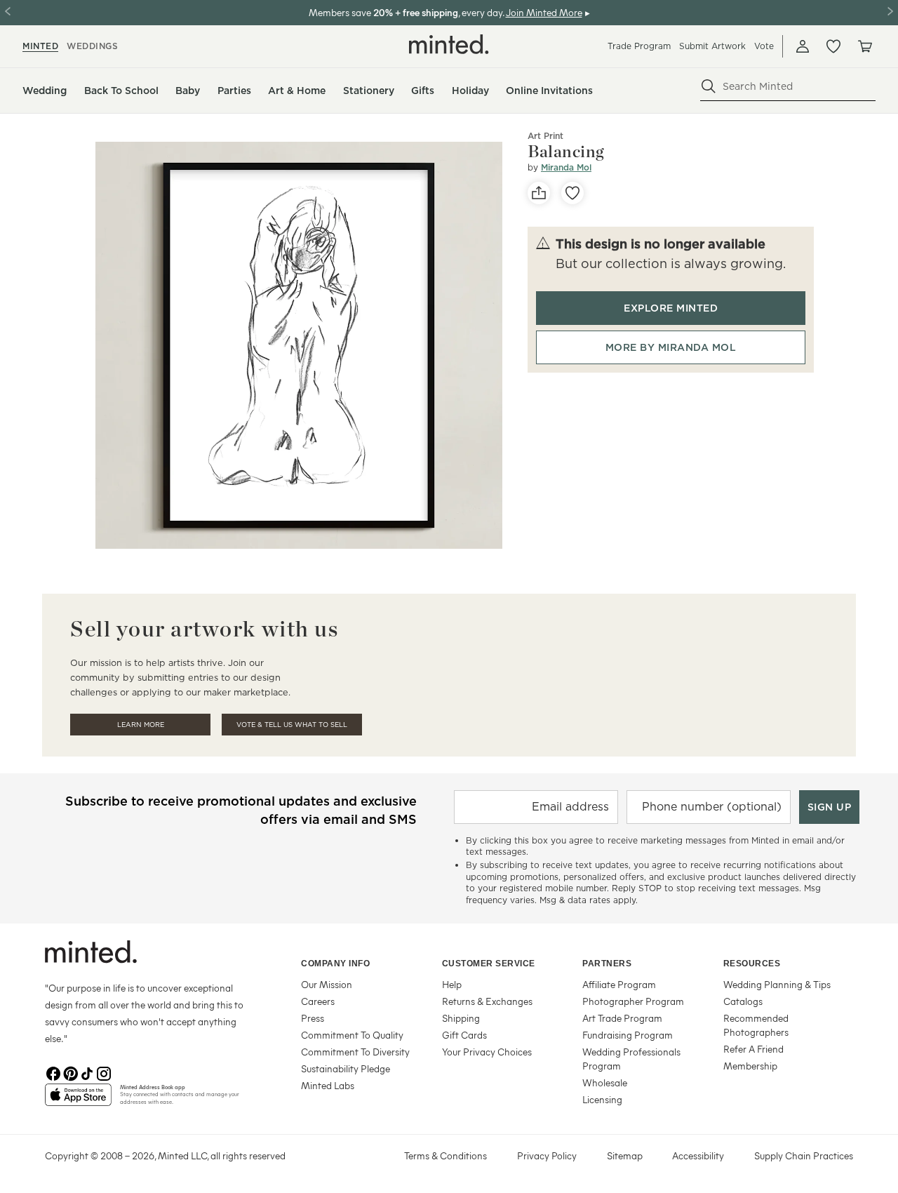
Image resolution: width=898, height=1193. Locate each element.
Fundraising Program (627, 1034)
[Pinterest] (70, 1072)
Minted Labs (327, 1085)
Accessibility (698, 1155)
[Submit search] (708, 86)
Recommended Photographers (756, 1025)
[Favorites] (833, 46)
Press (312, 1018)
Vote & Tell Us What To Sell (291, 724)
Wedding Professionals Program (631, 1058)
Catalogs (743, 1001)
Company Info (335, 963)
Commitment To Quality (352, 1034)
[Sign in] (802, 46)
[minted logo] (449, 44)
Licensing (602, 1099)
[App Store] (78, 1100)
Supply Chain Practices (803, 1155)
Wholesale (604, 1082)
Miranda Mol (566, 167)
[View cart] (864, 46)
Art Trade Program (622, 1018)
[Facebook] (53, 1072)
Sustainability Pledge (345, 1068)
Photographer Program (633, 1001)
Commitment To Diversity (355, 1051)
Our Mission (326, 984)
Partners (606, 963)
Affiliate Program (619, 984)
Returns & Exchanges (487, 1001)
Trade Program (639, 46)
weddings (92, 46)
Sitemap (625, 1155)
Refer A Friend (753, 1048)
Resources (752, 963)
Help (452, 984)
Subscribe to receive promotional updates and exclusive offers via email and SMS (241, 810)
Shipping (461, 1018)
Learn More (140, 724)
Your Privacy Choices (487, 1051)
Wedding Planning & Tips (777, 984)
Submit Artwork (712, 46)
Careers (318, 1001)
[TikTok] (87, 1072)
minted (40, 46)
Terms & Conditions (445, 1155)
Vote (764, 46)
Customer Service (488, 963)
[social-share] (539, 193)
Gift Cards (464, 1034)
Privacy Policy (547, 1155)
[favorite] (572, 193)
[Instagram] (103, 1072)
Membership (750, 1065)
